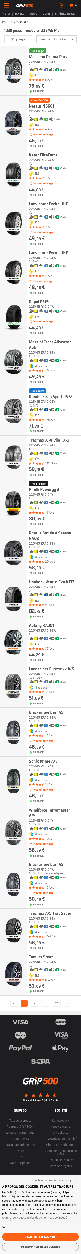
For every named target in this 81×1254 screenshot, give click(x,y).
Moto (33, 14)
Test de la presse (20, 1120)
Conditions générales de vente (61, 1152)
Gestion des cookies (61, 1160)
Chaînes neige (65, 14)
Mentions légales (60, 1166)
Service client (60, 1120)
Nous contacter (60, 1126)
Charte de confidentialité (60, 1139)
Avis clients (60, 1132)
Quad (46, 14)
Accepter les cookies (40, 1236)
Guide (20, 1157)
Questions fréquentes (20, 1145)
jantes (19, 14)
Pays (20, 1151)
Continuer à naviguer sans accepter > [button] (55, 1180)
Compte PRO (20, 1139)
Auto (6, 14)
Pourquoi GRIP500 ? (20, 1126)
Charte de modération (60, 1145)
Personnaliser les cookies (40, 1246)
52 (56, 1003)
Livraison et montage (20, 1132)
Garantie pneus (20, 1163)
